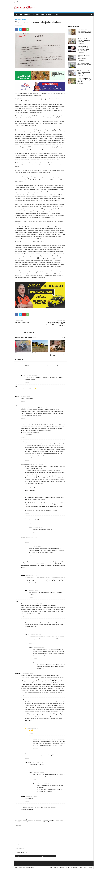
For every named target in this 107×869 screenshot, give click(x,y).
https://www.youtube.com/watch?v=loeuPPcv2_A (37, 494)
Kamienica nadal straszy (22, 322)
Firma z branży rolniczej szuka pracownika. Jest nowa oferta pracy (84, 64)
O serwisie (56, 867)
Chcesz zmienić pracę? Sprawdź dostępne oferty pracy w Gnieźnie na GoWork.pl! (54, 323)
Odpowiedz (23, 371)
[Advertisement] (80, 111)
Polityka (19, 14)
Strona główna (18, 17)
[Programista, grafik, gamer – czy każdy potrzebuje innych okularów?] (72, 81)
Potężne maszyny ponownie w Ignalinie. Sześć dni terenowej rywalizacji (57, 354)
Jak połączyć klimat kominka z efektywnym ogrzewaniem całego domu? (84, 40)
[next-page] (64, 337)
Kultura (36, 14)
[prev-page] (62, 337)
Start (51, 867)
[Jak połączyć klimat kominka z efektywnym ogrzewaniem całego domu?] (72, 41)
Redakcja (43, 2)
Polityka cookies (56, 2)
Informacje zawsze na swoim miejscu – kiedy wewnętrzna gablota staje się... (84, 57)
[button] (91, 14)
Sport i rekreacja (46, 14)
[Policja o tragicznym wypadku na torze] (23, 346)
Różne (56, 14)
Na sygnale (27, 14)
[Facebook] (16, 29)
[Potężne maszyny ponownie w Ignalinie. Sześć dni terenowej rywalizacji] (57, 346)
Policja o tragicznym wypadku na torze (22, 353)
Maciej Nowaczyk (29, 332)
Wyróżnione (24, 17)
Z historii (24, 19)
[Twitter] (20, 29)
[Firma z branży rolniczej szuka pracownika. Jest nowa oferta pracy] (72, 65)
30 (30, 25)
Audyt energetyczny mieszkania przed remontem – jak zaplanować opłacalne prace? (84, 32)
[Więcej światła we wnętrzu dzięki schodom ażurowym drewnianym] (72, 73)
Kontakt (85, 867)
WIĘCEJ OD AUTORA (32, 337)
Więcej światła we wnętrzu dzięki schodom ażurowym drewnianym (83, 72)
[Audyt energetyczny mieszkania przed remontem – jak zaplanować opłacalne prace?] (72, 32)
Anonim (23, 442)
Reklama (49, 2)
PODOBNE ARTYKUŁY (20, 337)
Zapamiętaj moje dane (22, 852)
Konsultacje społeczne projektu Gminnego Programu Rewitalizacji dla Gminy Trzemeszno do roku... (84, 48)
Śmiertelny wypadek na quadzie (40, 352)
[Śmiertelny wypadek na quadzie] (40, 346)
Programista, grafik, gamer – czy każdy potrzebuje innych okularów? (84, 80)
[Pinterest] (24, 29)
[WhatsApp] (27, 29)
